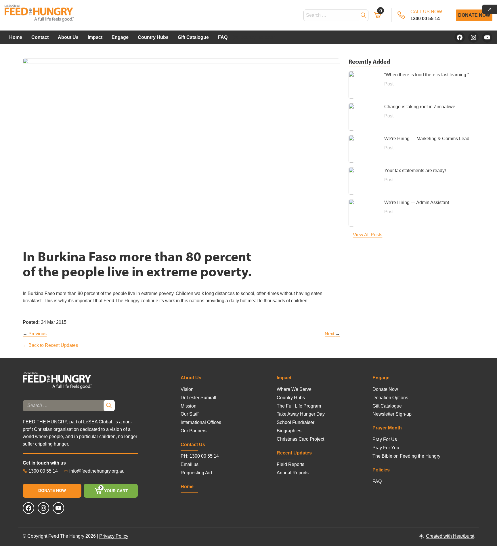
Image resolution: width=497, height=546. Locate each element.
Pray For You (385, 447)
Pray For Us (384, 439)
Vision (187, 389)
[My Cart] (380, 16)
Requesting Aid (196, 472)
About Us (68, 37)
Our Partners (194, 430)
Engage (120, 37)
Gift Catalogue (193, 37)
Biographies (289, 430)
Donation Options (390, 397)
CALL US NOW (426, 15)
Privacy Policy (113, 536)
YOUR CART (114, 489)
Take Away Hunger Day (301, 414)
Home (15, 37)
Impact (95, 37)
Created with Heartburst (450, 536)
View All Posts (367, 234)
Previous (35, 333)
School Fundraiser (295, 422)
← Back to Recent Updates (50, 345)
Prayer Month (387, 427)
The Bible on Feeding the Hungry (406, 456)
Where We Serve (294, 389)
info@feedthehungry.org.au (97, 471)
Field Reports (290, 464)
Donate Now (474, 15)
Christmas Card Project (300, 439)
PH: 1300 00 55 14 (200, 456)
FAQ (223, 37)
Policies (381, 469)
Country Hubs (153, 37)
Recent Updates (294, 452)
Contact (40, 37)
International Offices (201, 422)
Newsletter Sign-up (392, 414)
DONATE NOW (52, 490)
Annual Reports (293, 472)
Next (332, 333)
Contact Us (193, 444)
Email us (189, 464)
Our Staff (189, 414)
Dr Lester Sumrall (198, 397)
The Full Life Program (299, 406)
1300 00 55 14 (42, 471)
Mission (188, 406)
